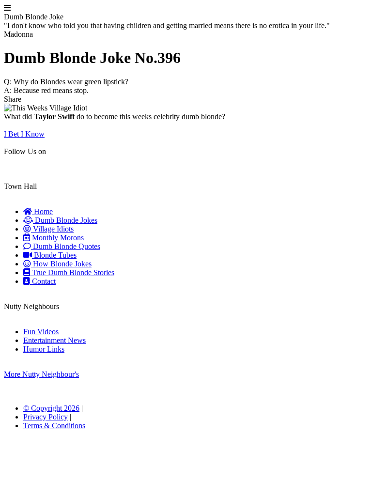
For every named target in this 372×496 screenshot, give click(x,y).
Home (42, 211)
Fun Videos (41, 331)
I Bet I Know (24, 134)
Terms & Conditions (54, 425)
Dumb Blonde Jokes (65, 220)
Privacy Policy (45, 417)
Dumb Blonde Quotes (65, 246)
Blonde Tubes (54, 255)
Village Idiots (52, 229)
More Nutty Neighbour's (41, 374)
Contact (43, 281)
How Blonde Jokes (61, 264)
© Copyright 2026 (51, 408)
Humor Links (43, 349)
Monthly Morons (57, 237)
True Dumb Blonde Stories (72, 272)
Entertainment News (54, 340)
